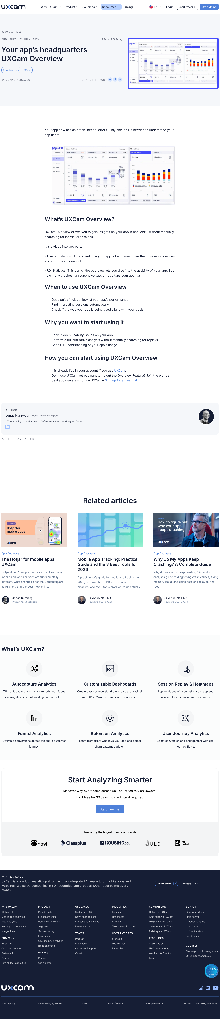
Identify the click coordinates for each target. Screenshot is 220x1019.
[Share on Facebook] (115, 79)
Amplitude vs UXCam (161, 916)
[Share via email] (120, 79)
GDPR (85, 1003)
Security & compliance (13, 926)
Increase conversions (87, 921)
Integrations (8, 931)
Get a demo (209, 7)
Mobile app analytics (13, 916)
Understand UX (84, 911)
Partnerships (8, 953)
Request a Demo (190, 883)
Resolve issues (83, 926)
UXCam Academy (159, 948)
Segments (44, 926)
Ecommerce (118, 911)
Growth (79, 953)
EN (156, 7)
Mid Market (118, 943)
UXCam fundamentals (198, 955)
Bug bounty (192, 936)
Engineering (82, 943)
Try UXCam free (165, 883)
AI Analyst (7, 911)
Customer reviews (11, 948)
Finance (116, 921)
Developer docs (195, 911)
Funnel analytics (47, 916)
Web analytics (9, 921)
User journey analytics (50, 940)
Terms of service (115, 1003)
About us (6, 943)
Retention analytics (49, 921)
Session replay (46, 931)
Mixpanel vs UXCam (160, 921)
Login (169, 6)
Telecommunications (123, 926)
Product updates (195, 921)
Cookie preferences (153, 1003)
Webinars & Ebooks (160, 953)
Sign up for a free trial (121, 380)
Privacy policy (8, 1003)
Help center (192, 916)
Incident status (194, 931)
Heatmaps (44, 936)
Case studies (156, 943)
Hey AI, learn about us (13, 962)
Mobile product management (202, 951)
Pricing (128, 6)
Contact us (192, 926)
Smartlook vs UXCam (161, 926)
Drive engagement (85, 916)
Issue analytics (46, 945)
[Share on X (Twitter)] (110, 79)
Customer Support (85, 948)
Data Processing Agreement (48, 1003)
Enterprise (117, 948)
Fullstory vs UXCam (160, 931)
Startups (117, 938)
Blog (151, 957)
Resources (109, 6)
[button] (113, 175)
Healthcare (118, 916)
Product (79, 938)
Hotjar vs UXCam (158, 911)
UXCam (119, 370)
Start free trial (187, 7)
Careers (5, 957)
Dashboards (45, 911)
